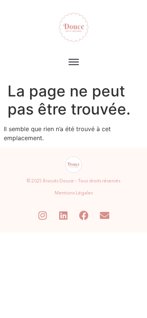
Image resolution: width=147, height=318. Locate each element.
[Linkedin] (63, 215)
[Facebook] (84, 215)
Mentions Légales (74, 193)
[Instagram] (42, 215)
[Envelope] (104, 215)
